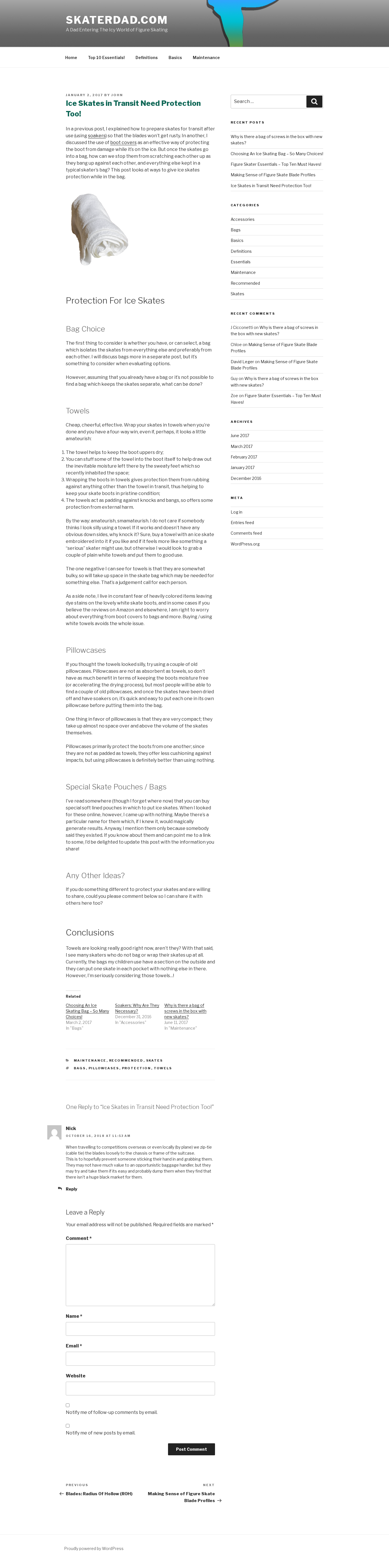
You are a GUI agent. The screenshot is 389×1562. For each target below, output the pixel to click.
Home (71, 57)
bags (80, 1068)
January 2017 (243, 467)
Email (74, 1346)
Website (75, 1376)
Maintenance (206, 57)
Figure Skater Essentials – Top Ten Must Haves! (276, 164)
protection (136, 1068)
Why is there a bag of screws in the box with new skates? (185, 1011)
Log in (236, 512)
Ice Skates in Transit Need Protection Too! (271, 185)
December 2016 (246, 478)
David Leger (242, 361)
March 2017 (242, 446)
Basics (175, 57)
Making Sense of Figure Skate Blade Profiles (273, 174)
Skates (154, 1060)
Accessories (243, 219)
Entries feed (242, 522)
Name (74, 1316)
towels (163, 1068)
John (117, 95)
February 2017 (244, 456)
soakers (97, 135)
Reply (71, 1189)
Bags (236, 229)
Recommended (126, 1060)
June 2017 (240, 435)
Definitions (147, 57)
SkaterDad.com (117, 20)
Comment (79, 1238)
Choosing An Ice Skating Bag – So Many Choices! (87, 1011)
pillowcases (104, 1068)
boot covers (123, 142)
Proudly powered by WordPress (94, 1548)
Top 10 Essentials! (106, 57)
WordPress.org (245, 543)
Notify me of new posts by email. (100, 1433)
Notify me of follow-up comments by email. (111, 1412)
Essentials (241, 261)
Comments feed (246, 533)
